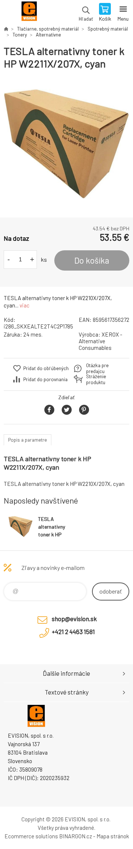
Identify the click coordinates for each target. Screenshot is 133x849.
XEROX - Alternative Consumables (100, 341)
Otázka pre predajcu (97, 368)
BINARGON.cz (75, 836)
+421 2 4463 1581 (73, 631)
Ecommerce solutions (31, 836)
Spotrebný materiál (108, 29)
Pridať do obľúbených (46, 368)
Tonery (20, 35)
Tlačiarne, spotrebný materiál (48, 29)
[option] (66, 143)
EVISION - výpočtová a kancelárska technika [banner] (29, 13)
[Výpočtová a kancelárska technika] (6, 29)
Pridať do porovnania (45, 379)
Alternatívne (48, 35)
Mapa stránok (112, 836)
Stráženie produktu (96, 379)
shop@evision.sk (74, 618)
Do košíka (91, 260)
